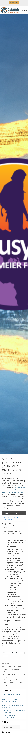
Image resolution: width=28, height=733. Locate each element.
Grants (6, 664)
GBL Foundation (9, 666)
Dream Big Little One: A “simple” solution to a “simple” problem (12, 682)
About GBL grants (9, 519)
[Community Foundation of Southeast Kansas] (10, 10)
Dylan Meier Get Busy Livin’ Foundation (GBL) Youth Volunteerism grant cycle (13, 489)
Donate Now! (14, 2)
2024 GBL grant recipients (12, 517)
